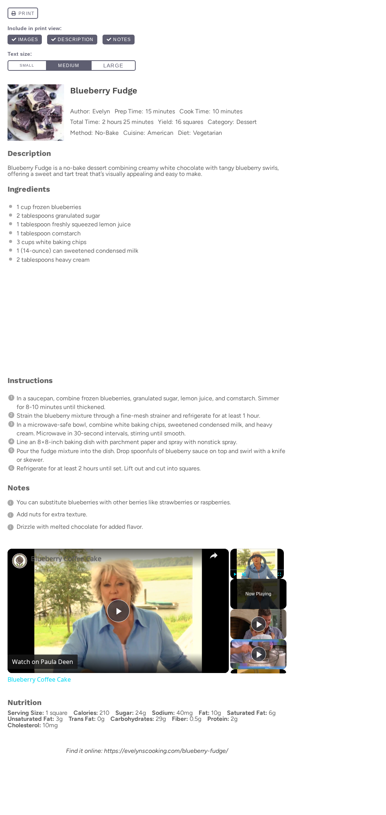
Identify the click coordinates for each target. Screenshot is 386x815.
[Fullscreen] (279, 574)
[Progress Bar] (257, 569)
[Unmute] (243, 574)
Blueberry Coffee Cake (66, 559)
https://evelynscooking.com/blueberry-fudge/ (166, 750)
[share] (214, 555)
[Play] (234, 574)
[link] (19, 560)
